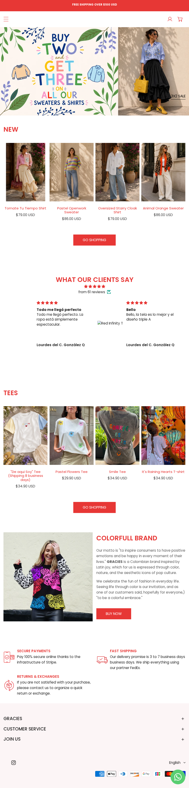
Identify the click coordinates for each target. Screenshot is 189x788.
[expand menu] (6, 19)
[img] (94, 286)
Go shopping (94, 240)
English (174, 762)
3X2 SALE (178, 96)
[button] (180, 19)
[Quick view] (38, 195)
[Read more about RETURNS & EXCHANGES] (9, 685)
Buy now (114, 613)
